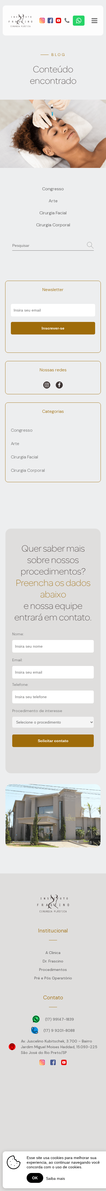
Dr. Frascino (53, 961)
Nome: (18, 634)
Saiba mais (55, 1178)
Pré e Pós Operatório (53, 978)
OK (35, 1178)
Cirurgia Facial (53, 213)
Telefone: (20, 684)
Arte (53, 201)
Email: (17, 659)
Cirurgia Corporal (53, 225)
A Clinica (53, 952)
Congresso (53, 189)
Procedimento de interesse (37, 710)
